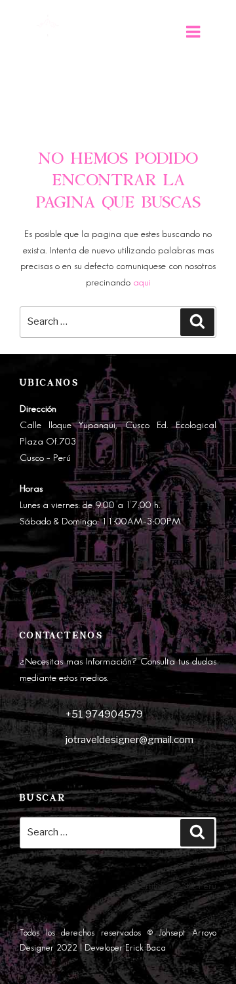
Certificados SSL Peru (175, 886)
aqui (142, 282)
